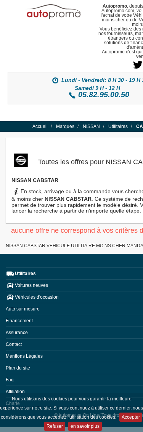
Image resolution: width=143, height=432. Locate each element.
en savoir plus (85, 426)
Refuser (55, 426)
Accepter (131, 417)
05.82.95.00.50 (103, 94)
